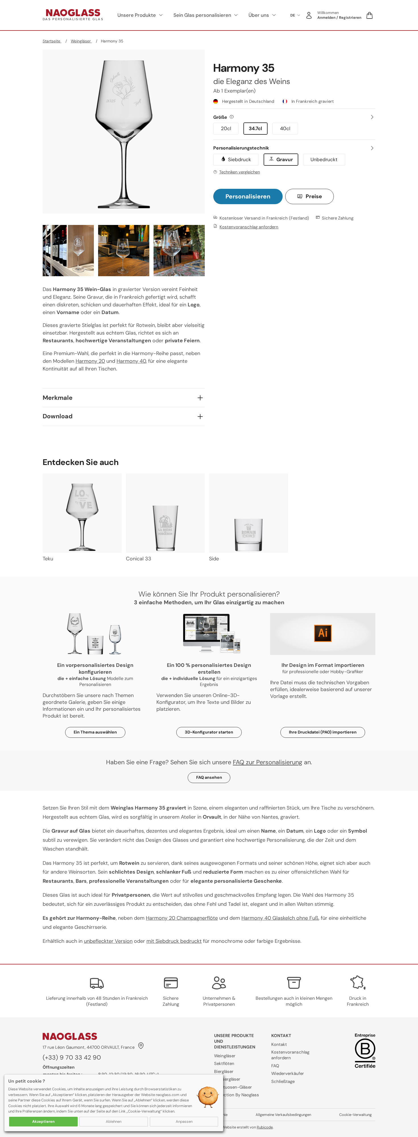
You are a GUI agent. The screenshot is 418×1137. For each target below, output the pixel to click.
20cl (226, 128)
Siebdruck (239, 159)
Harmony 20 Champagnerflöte (182, 918)
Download (58, 416)
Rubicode (265, 1127)
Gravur (284, 159)
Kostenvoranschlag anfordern (249, 227)
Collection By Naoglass (236, 1095)
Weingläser (81, 41)
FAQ (275, 1066)
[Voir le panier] (370, 15)
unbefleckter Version (108, 941)
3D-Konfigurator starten (209, 732)
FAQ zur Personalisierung (267, 762)
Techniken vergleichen (239, 172)
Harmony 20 (90, 361)
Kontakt (279, 1044)
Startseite (52, 41)
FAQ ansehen (209, 777)
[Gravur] (271, 159)
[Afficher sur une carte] (140, 1047)
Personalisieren (247, 196)
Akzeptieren (43, 1121)
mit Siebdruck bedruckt (174, 941)
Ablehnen (113, 1121)
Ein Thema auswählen (95, 732)
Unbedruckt (324, 159)
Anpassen (184, 1121)
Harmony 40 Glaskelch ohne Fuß (279, 918)
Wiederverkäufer (287, 1073)
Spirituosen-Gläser (233, 1087)
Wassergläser (227, 1079)
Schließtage (283, 1081)
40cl (285, 128)
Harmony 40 (131, 361)
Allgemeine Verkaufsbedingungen (283, 1114)
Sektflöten (224, 1063)
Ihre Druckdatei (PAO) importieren (323, 732)
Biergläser (223, 1071)
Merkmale (58, 398)
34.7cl (255, 128)
